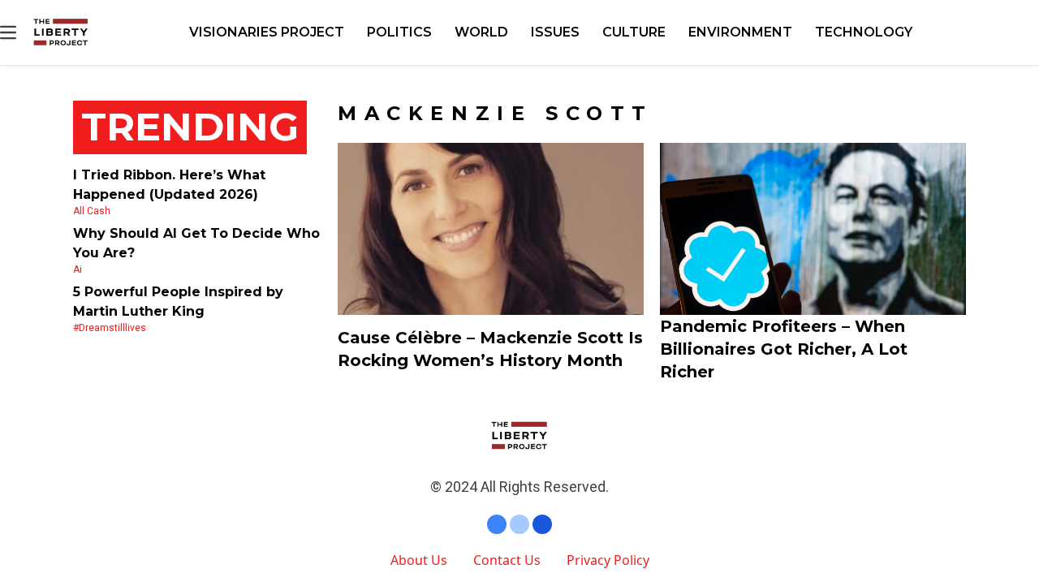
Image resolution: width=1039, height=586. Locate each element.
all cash (91, 211)
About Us (418, 560)
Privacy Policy (608, 560)
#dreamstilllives (109, 328)
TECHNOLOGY (863, 32)
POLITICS (399, 32)
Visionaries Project (266, 32)
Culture (634, 32)
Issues (555, 32)
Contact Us (507, 560)
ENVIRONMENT (740, 32)
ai (77, 269)
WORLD (481, 32)
